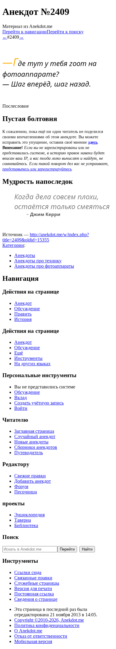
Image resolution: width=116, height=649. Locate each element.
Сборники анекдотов (35, 447)
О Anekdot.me (28, 630)
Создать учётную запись (39, 402)
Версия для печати (33, 588)
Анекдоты (24, 255)
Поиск (10, 537)
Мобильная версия (33, 641)
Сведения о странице (35, 599)
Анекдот (23, 303)
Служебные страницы (36, 583)
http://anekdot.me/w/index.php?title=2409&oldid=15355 (45, 237)
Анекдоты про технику (38, 260)
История (23, 319)
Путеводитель (28, 452)
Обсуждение (27, 308)
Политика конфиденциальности (46, 625)
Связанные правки (33, 577)
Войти (20, 408)
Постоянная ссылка (34, 593)
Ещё (18, 352)
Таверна (22, 520)
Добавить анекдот (32, 481)
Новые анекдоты (31, 441)
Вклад (20, 397)
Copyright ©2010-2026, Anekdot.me (49, 620)
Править (23, 313)
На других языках (32, 363)
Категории (13, 245)
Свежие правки (30, 475)
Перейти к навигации (24, 31)
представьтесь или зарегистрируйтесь (37, 169)
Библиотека (26, 525)
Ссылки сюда (27, 572)
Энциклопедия (29, 514)
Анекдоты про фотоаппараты (44, 266)
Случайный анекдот (34, 436)
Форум (21, 486)
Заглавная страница (34, 431)
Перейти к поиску (65, 31)
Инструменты (28, 358)
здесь (93, 142)
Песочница (25, 491)
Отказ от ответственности (40, 636)
